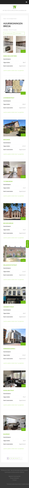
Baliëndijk (6, 434)
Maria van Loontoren (10, 56)
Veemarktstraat (8, 306)
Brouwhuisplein (8, 223)
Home (4, 18)
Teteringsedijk (8, 181)
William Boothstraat (10, 265)
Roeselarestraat (8, 390)
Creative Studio (25, 484)
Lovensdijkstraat (8, 97)
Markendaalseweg (9, 348)
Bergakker (6, 139)
